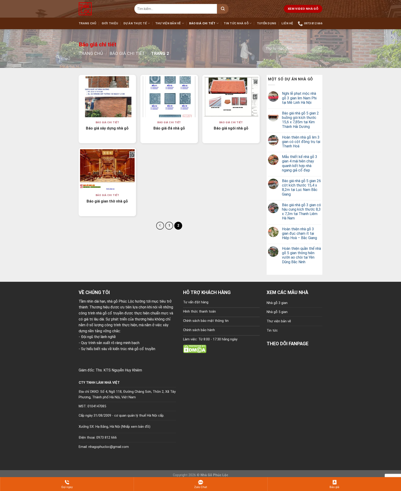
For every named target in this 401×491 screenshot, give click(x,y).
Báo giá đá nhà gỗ (169, 128)
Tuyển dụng (266, 23)
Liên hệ (287, 23)
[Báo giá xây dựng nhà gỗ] (107, 96)
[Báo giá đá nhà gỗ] (169, 96)
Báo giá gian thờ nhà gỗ (107, 201)
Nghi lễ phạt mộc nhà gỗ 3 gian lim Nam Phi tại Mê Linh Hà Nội (299, 98)
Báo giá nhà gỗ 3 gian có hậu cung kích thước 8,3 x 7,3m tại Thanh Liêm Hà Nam (301, 212)
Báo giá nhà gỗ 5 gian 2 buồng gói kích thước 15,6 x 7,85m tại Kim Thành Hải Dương (300, 120)
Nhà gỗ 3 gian (277, 303)
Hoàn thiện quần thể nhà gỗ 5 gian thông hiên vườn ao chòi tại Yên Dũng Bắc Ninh (301, 255)
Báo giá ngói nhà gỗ (231, 128)
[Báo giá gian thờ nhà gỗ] (107, 169)
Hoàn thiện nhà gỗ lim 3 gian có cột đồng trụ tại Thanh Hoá (301, 141)
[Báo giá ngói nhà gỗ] (231, 96)
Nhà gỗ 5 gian (277, 312)
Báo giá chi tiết (202, 23)
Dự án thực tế (135, 23)
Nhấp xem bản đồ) (136, 427)
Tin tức (272, 331)
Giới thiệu (110, 23)
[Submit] (223, 9)
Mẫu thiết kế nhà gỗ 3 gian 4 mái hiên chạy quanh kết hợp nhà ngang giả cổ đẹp (299, 163)
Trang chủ (87, 23)
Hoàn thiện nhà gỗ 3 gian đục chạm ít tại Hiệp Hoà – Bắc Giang (299, 233)
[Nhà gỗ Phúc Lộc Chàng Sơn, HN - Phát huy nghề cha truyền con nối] (103, 9)
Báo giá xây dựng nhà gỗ (107, 128)
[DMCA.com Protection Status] (194, 348)
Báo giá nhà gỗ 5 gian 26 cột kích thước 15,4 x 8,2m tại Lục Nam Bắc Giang (301, 187)
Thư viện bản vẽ (168, 23)
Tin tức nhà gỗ (236, 23)
